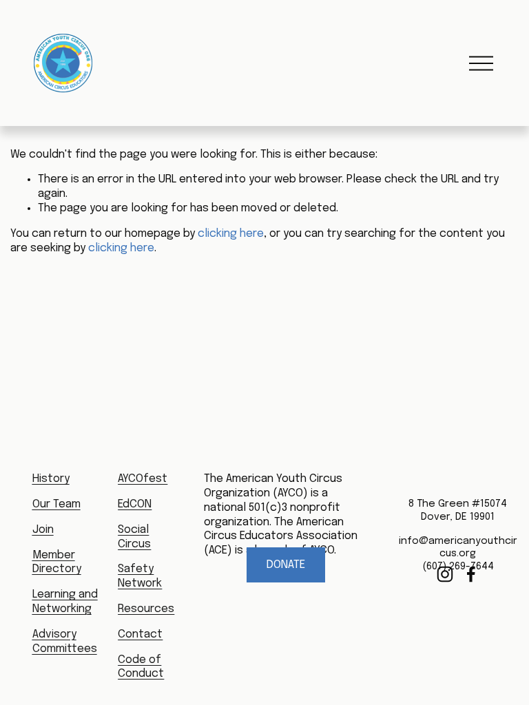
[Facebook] (471, 574)
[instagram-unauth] (445, 574)
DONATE (286, 565)
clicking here (231, 234)
